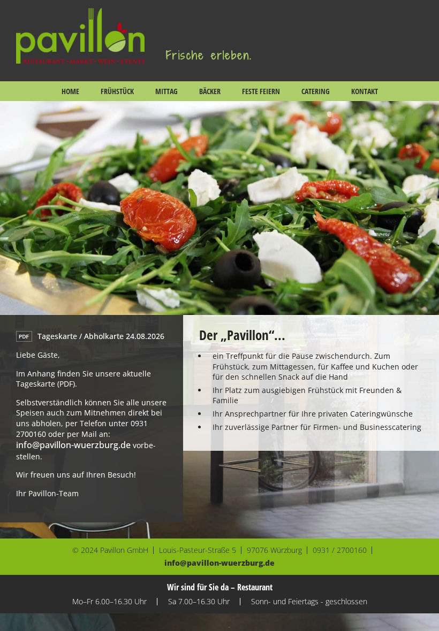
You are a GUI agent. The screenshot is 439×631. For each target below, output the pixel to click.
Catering (315, 91)
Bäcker (210, 91)
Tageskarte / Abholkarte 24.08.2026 (100, 336)
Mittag (166, 91)
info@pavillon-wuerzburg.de (73, 445)
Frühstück (117, 91)
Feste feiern (261, 91)
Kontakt (364, 91)
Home (70, 91)
